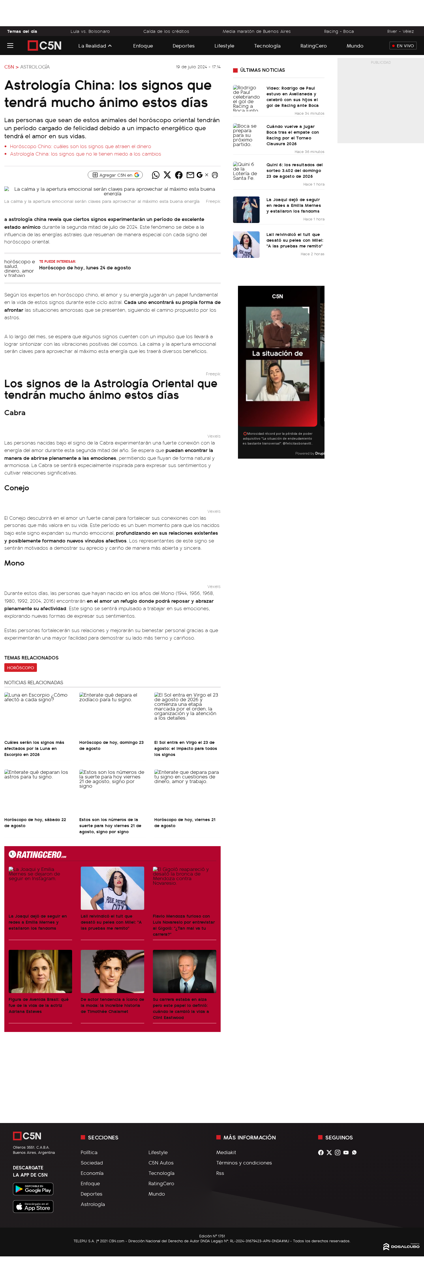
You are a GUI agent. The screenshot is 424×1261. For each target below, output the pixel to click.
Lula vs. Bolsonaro (90, 31)
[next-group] (320, 372)
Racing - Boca (339, 31)
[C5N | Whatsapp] (356, 1152)
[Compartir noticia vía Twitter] (167, 175)
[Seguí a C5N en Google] (199, 176)
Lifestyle (224, 45)
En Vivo (405, 45)
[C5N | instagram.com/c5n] (339, 1152)
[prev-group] (241, 372)
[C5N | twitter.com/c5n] (331, 1152)
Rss (220, 1172)
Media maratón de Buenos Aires (257, 31)
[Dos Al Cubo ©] (401, 1248)
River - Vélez (400, 31)
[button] (215, 175)
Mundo (355, 45)
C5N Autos (161, 1162)
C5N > (11, 66)
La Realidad (92, 45)
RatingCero (314, 45)
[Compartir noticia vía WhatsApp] (156, 175)
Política (89, 1152)
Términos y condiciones (244, 1162)
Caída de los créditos (166, 31)
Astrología (35, 66)
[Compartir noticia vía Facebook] (179, 175)
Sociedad (92, 1162)
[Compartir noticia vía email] (190, 175)
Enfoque (143, 45)
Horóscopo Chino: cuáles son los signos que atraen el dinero (80, 146)
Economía (92, 1172)
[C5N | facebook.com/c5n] (322, 1152)
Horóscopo (20, 667)
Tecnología (267, 45)
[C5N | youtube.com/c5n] (347, 1152)
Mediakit (226, 1152)
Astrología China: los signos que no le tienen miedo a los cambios (85, 153)
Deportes (184, 45)
